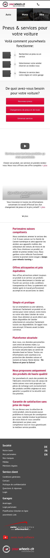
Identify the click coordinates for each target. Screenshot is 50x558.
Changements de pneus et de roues (25, 110)
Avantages (7, 503)
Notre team (8, 450)
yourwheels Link (9, 514)
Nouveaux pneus (25, 101)
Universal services (25, 118)
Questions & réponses (12, 488)
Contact (6, 480)
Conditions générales (11, 476)
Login (5, 492)
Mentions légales (10, 465)
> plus (44, 165)
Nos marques (8, 458)
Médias (6, 462)
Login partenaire (9, 507)
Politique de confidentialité (14, 484)
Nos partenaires (9, 454)
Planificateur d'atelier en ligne (15, 511)
